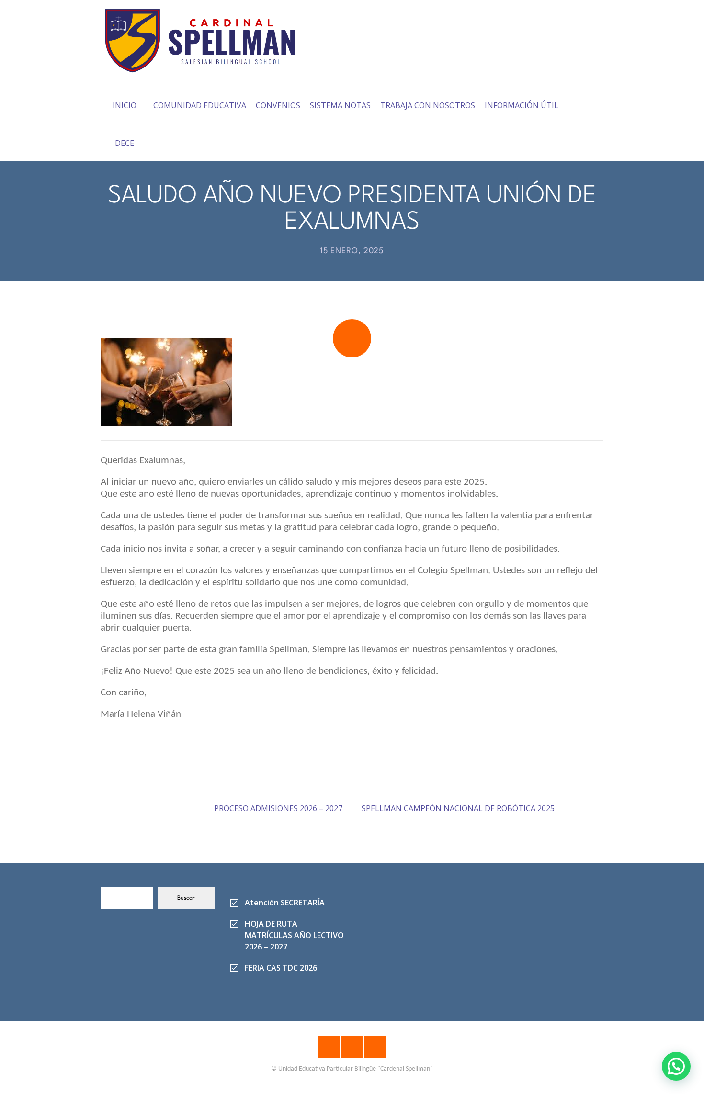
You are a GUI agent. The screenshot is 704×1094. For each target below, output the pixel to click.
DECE (124, 143)
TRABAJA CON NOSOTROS (427, 105)
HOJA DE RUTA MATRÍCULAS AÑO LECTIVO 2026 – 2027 (294, 935)
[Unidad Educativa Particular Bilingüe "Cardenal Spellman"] (207, 38)
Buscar (186, 898)
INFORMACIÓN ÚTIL (521, 105)
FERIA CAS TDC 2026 (281, 967)
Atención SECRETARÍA (285, 902)
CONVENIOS (278, 105)
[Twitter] (375, 1047)
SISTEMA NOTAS (340, 105)
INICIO (124, 105)
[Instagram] (352, 1047)
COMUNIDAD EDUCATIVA (199, 105)
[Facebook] (329, 1047)
